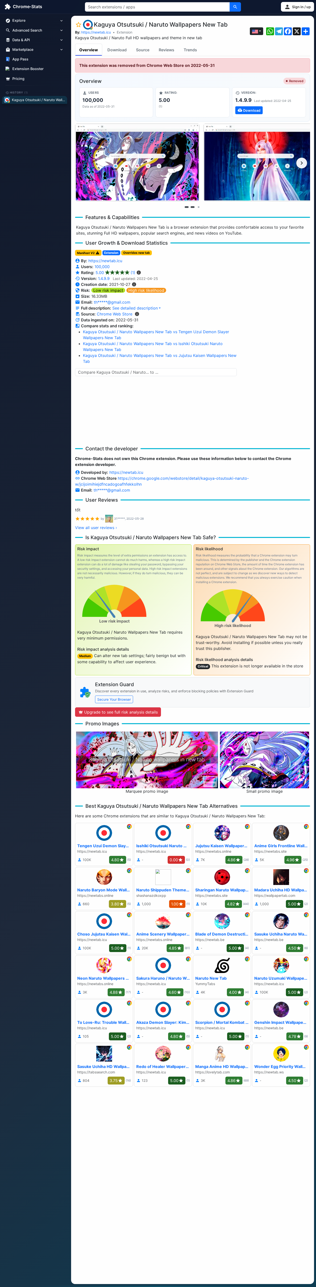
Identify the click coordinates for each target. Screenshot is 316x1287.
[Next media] (301, 163)
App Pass (20, 59)
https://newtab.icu (96, 32)
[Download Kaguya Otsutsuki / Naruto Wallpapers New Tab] (269, 102)
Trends (190, 49)
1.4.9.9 (104, 278)
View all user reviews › (96, 527)
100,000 (102, 266)
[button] (297, 7)
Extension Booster (28, 69)
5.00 (115, 272)
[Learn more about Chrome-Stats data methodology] (137, 314)
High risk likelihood (146, 290)
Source (142, 49)
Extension (124, 32)
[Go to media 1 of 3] (187, 207)
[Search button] (235, 7)
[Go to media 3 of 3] (198, 207)
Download (117, 49)
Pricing (18, 78)
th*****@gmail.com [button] (112, 302)
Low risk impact (108, 290)
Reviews (166, 49)
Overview (88, 49)
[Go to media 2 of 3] (193, 207)
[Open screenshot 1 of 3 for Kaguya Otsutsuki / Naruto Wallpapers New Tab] (137, 162)
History (19, 92)
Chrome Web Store (114, 314)
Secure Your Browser (114, 699)
